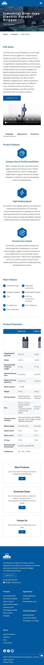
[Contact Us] (41, 655)
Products (14, 34)
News (5, 640)
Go (22, 478)
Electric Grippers (8, 601)
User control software (30, 618)
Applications (22, 134)
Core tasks (26, 599)
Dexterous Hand (8, 607)
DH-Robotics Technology (31, 621)
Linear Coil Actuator (9, 596)
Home (5, 34)
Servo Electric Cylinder (10, 599)
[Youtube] (12, 650)
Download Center (28, 615)
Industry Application (29, 596)
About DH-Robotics (9, 634)
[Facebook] (8, 650)
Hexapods (6, 616)
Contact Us (12, 98)
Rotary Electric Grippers (10, 604)
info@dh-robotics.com (13, 582)
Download (34, 134)
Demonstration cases (30, 601)
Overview (9, 134)
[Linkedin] (4, 650)
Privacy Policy (7, 643)
